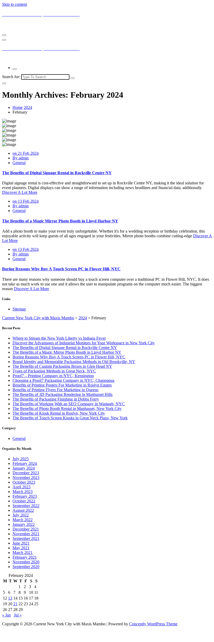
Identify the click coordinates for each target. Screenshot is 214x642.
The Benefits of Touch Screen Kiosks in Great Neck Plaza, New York (70, 418)
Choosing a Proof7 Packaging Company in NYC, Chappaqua (63, 380)
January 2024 (24, 468)
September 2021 (26, 538)
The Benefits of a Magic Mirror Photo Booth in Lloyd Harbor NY (60, 221)
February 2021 (25, 557)
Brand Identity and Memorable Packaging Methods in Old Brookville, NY (74, 361)
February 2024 (25, 463)
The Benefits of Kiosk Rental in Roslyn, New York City (59, 413)
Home (18, 107)
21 (15, 604)
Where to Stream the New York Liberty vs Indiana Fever (59, 338)
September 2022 (26, 505)
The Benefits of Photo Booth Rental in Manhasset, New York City (67, 408)
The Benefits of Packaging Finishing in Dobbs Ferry (56, 399)
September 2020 (26, 566)
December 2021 (26, 529)
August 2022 (23, 510)
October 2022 (24, 501)
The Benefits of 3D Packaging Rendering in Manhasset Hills (62, 394)
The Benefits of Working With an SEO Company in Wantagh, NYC (69, 404)
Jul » (18, 615)
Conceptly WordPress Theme (153, 624)
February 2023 (25, 496)
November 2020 (26, 562)
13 (10, 598)
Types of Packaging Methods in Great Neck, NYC (54, 371)
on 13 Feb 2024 (26, 201)
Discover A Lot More (19, 192)
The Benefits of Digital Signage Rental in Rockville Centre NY (57, 173)
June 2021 (21, 543)
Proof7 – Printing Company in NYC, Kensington (53, 375)
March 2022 (23, 520)
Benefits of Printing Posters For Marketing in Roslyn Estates (62, 385)
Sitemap (19, 309)
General (19, 162)
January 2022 (24, 524)
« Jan (6, 615)
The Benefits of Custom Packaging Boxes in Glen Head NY (62, 366)
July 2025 (21, 459)
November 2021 (26, 534)
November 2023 (26, 477)
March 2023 (23, 491)
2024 (28, 107)
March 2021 (23, 552)
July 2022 (21, 515)
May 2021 (21, 548)
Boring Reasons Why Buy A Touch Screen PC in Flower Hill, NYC (61, 269)
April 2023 (22, 487)
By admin (21, 158)
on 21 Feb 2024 (26, 153)
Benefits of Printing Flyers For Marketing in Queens (55, 390)
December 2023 (26, 473)
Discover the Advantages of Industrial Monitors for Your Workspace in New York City (84, 343)
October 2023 (24, 482)
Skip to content (14, 4)
